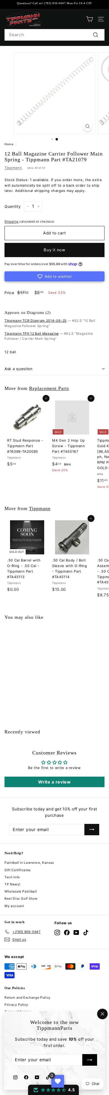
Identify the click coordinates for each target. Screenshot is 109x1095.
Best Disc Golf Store (21, 898)
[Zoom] (88, 126)
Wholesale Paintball (20, 891)
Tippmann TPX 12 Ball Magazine (31, 334)
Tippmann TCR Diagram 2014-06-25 (35, 321)
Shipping (11, 221)
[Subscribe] (89, 1060)
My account (14, 906)
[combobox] (54, 35)
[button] (54, 276)
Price (9, 292)
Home (8, 144)
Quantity (12, 206)
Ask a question (18, 368)
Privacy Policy (16, 1005)
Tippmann (13, 168)
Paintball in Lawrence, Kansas (29, 863)
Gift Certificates (17, 870)
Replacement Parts (49, 388)
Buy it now (54, 249)
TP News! (12, 884)
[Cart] (89, 19)
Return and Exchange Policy (27, 997)
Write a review (54, 782)
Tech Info (12, 877)
